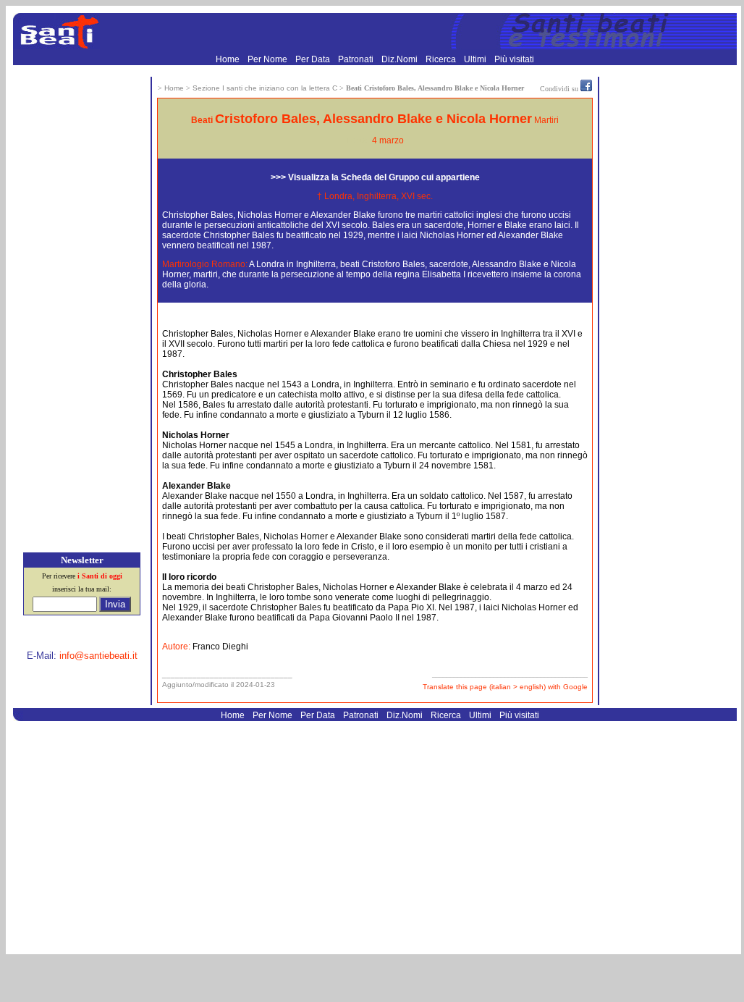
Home (229, 59)
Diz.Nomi (400, 59)
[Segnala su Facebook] (586, 88)
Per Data (313, 59)
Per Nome (268, 59)
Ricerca (442, 59)
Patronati (357, 59)
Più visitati (514, 59)
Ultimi (476, 59)
